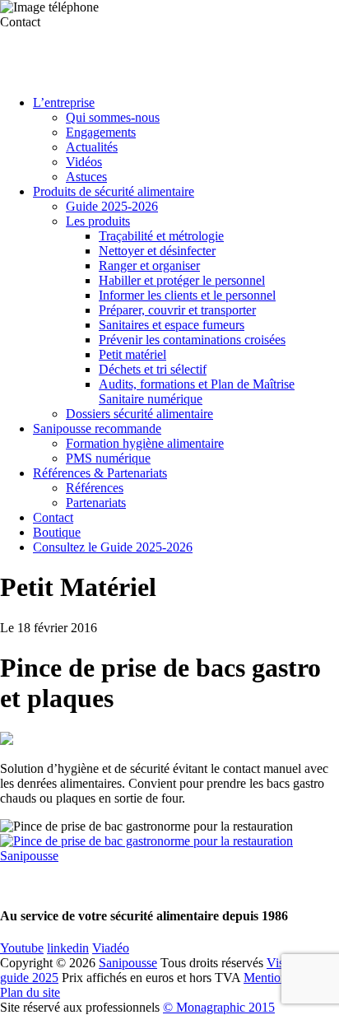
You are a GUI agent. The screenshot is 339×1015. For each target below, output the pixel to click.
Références (94, 488)
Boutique (57, 532)
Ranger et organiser (149, 265)
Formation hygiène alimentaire (145, 443)
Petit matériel (132, 354)
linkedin (68, 948)
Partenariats (96, 503)
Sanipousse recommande (97, 428)
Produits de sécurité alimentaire (113, 191)
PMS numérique (108, 458)
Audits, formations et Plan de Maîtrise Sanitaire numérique (197, 391)
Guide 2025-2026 (112, 206)
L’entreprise (64, 102)
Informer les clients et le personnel (187, 295)
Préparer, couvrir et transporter (177, 310)
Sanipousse (128, 963)
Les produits (98, 221)
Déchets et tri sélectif (153, 369)
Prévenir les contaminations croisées (192, 340)
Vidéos (84, 162)
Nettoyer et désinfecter (157, 251)
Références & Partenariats (100, 473)
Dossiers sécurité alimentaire (139, 414)
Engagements (101, 132)
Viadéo (110, 948)
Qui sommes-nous (113, 117)
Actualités (92, 147)
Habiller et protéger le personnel (182, 280)
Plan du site (30, 992)
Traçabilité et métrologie (161, 236)
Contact (53, 517)
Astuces (86, 177)
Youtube (22, 948)
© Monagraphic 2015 (219, 1007)
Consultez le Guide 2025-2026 (113, 547)
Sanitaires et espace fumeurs (171, 325)
